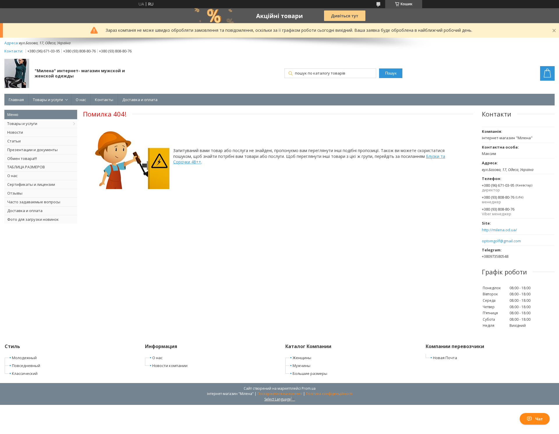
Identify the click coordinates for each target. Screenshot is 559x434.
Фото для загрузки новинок (33, 219)
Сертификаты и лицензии (31, 184)
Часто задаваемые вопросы (33, 201)
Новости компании (169, 365)
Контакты (104, 99)
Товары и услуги (48, 99)
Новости (15, 132)
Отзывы (14, 193)
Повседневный (26, 365)
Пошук (391, 73)
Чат (539, 419)
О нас (81, 99)
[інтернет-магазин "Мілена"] (16, 74)
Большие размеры (310, 373)
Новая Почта (445, 357)
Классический (25, 373)
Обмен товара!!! (22, 158)
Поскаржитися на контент (279, 393)
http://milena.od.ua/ (499, 229)
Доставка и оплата (140, 99)
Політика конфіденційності (329, 393)
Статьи (14, 141)
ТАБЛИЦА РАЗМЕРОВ (26, 167)
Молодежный (24, 357)
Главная (16, 99)
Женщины (302, 357)
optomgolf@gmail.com (501, 241)
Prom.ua (309, 388)
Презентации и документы (32, 149)
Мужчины (301, 365)
